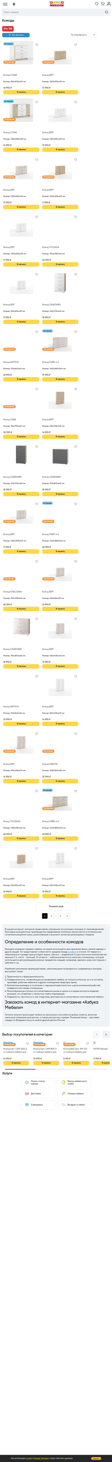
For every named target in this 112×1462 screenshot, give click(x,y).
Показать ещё (56, 906)
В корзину (21, 92)
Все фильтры (17, 35)
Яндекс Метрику (41, 1458)
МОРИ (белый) (100, 1049)
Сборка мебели (76, 1094)
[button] (14, 4)
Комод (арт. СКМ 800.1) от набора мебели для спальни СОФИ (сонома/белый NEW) (44, 1051)
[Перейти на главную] (57, 4)
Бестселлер (9, 62)
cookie (29, 1458)
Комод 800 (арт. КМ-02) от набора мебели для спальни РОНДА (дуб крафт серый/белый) (75, 1051)
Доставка (36, 1094)
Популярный (48, 62)
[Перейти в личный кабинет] (109, 5)
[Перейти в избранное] (97, 5)
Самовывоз (37, 1105)
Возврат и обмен (76, 1105)
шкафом (72, 952)
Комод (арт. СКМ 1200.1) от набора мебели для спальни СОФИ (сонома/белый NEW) (15, 1051)
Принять (96, 1458)
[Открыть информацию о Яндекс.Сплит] (13, 85)
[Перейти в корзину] (103, 5)
